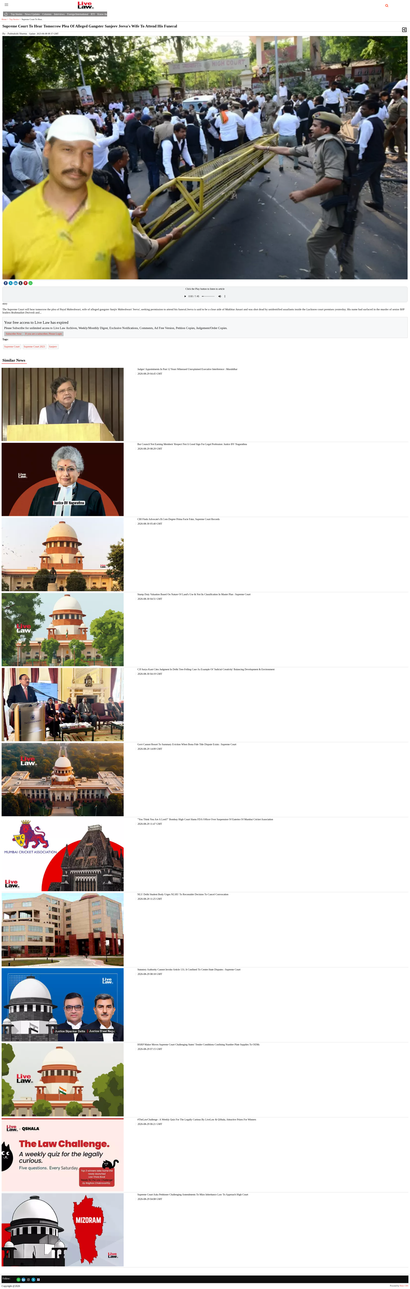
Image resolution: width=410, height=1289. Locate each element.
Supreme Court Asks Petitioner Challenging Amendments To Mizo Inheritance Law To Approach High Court (192, 1194)
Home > (5, 19)
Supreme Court (12, 346)
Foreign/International (77, 14)
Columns (46, 14)
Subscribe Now (14, 333)
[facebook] (6, 282)
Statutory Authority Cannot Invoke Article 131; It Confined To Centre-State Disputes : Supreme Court (188, 969)
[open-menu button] (6, 5)
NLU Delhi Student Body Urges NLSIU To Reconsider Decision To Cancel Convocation (182, 894)
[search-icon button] (386, 5)
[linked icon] (16, 282)
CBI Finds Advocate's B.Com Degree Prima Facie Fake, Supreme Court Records (178, 519)
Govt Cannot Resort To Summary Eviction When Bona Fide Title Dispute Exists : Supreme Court (186, 744)
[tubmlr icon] (21, 282)
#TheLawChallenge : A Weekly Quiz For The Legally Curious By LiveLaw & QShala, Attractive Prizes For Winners (196, 1119)
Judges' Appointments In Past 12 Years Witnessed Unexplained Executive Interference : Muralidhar (187, 369)
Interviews (59, 14)
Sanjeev (53, 346)
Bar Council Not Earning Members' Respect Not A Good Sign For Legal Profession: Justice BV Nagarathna (192, 444)
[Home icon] (6, 13)
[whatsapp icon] (31, 282)
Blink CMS (404, 1286)
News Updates (32, 14)
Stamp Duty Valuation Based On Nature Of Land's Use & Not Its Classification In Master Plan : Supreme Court (193, 594)
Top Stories (16, 14)
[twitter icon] (11, 282)
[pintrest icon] (26, 282)
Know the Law (105, 14)
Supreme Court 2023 (34, 346)
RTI (93, 14)
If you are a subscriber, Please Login (43, 333)
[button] (404, 30)
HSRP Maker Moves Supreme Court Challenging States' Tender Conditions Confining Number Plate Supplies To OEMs (198, 1044)
